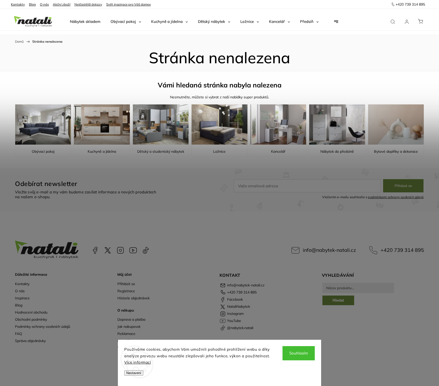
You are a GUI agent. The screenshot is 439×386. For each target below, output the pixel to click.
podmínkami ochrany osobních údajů (396, 197)
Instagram (120, 250)
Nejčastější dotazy (88, 4)
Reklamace (126, 333)
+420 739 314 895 (402, 250)
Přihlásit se (403, 186)
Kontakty (18, 4)
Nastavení (133, 373)
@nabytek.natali (146, 250)
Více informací (137, 362)
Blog (32, 4)
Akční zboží (61, 4)
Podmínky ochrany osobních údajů (42, 326)
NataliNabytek (108, 250)
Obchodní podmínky (31, 319)
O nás (44, 4)
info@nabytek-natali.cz (329, 250)
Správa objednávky (30, 340)
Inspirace (22, 298)
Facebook (95, 250)
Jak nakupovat (128, 326)
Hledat (338, 300)
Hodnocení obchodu (31, 312)
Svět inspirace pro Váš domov (128, 4)
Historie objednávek (133, 298)
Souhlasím (298, 353)
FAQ (18, 333)
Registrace (126, 291)
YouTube (133, 250)
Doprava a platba (131, 319)
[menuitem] (85, 21)
